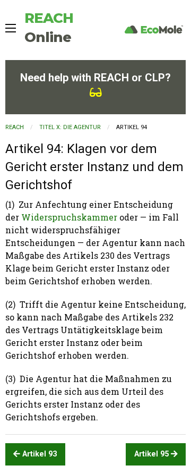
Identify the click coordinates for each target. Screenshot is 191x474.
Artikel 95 (152, 454)
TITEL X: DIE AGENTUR (70, 127)
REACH (14, 127)
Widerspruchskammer (69, 217)
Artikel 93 (38, 454)
